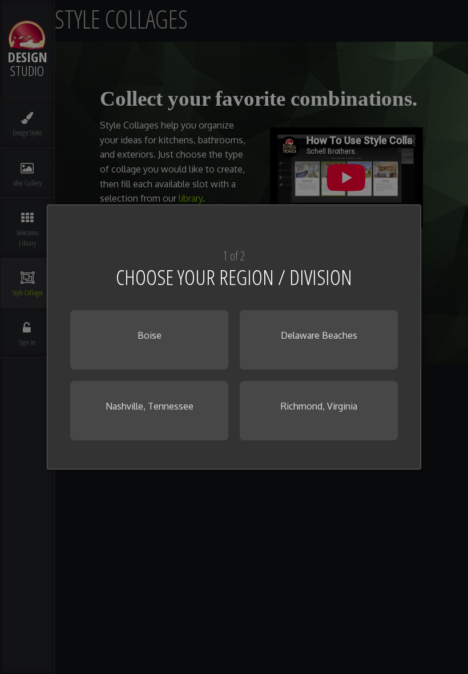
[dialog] (234, 337)
